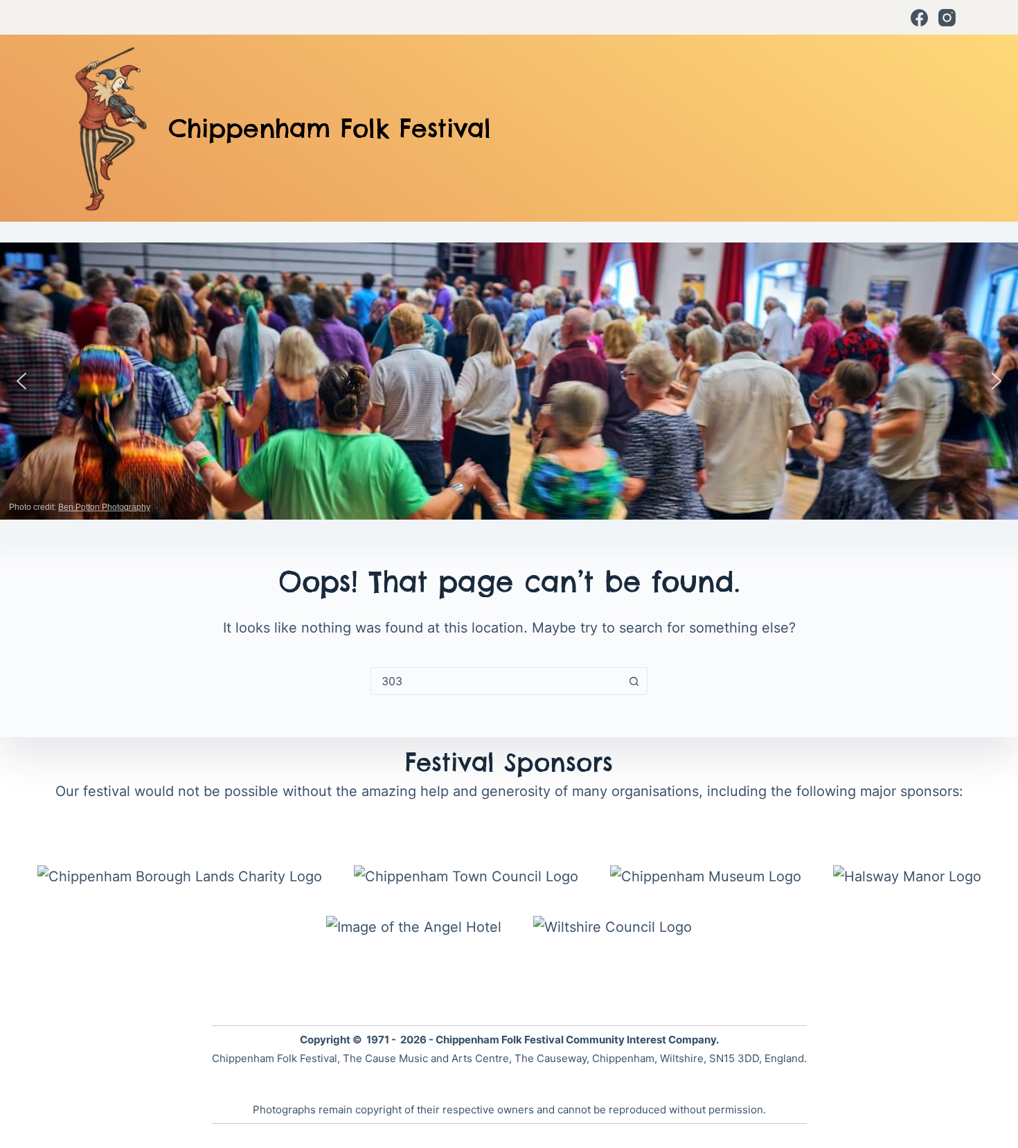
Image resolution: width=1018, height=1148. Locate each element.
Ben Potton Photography (104, 507)
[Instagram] (947, 17)
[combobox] (495, 681)
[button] (21, 381)
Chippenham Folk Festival (329, 128)
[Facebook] (919, 17)
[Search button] (633, 681)
